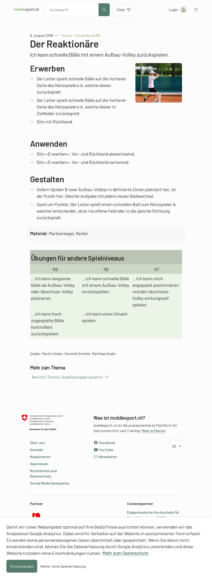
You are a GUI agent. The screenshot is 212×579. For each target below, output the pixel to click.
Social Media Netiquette (49, 483)
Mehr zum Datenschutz (125, 553)
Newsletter (107, 456)
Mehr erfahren (153, 430)
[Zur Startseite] (26, 9)
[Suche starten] (104, 9)
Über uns (37, 442)
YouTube (105, 449)
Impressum (39, 463)
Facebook (106, 442)
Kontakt (36, 449)
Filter (121, 9)
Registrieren (40, 456)
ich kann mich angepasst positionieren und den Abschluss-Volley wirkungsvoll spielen (155, 291)
